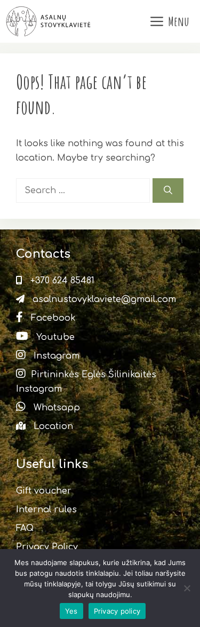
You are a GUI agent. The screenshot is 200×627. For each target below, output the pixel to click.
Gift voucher (43, 491)
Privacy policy (117, 611)
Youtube (54, 337)
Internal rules (46, 509)
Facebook (51, 318)
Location (52, 426)
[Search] (168, 190)
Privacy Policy (47, 547)
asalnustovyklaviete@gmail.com (103, 299)
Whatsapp (55, 407)
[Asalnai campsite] (49, 21)
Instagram (55, 356)
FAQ (25, 528)
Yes (71, 611)
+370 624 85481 (61, 280)
